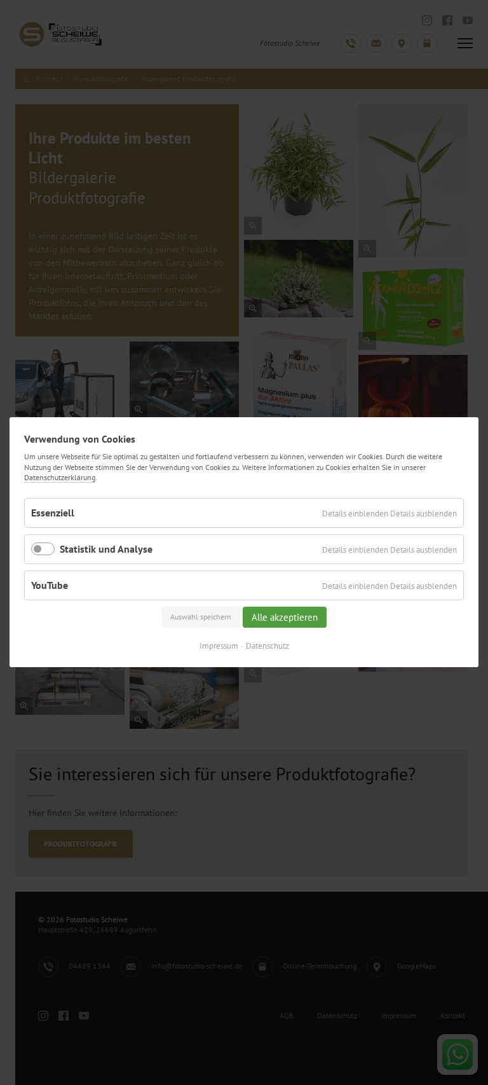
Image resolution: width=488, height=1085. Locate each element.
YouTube (49, 585)
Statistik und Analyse (106, 548)
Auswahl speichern (200, 617)
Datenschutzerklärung (59, 477)
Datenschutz (267, 646)
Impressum (219, 646)
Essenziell (52, 512)
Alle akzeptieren (285, 617)
